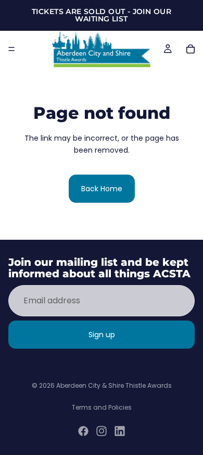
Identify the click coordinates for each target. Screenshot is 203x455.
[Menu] (11, 49)
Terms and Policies (102, 407)
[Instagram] (101, 431)
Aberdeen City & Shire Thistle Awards (114, 385)
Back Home (101, 188)
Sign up (101, 334)
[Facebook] (83, 431)
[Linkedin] (119, 431)
